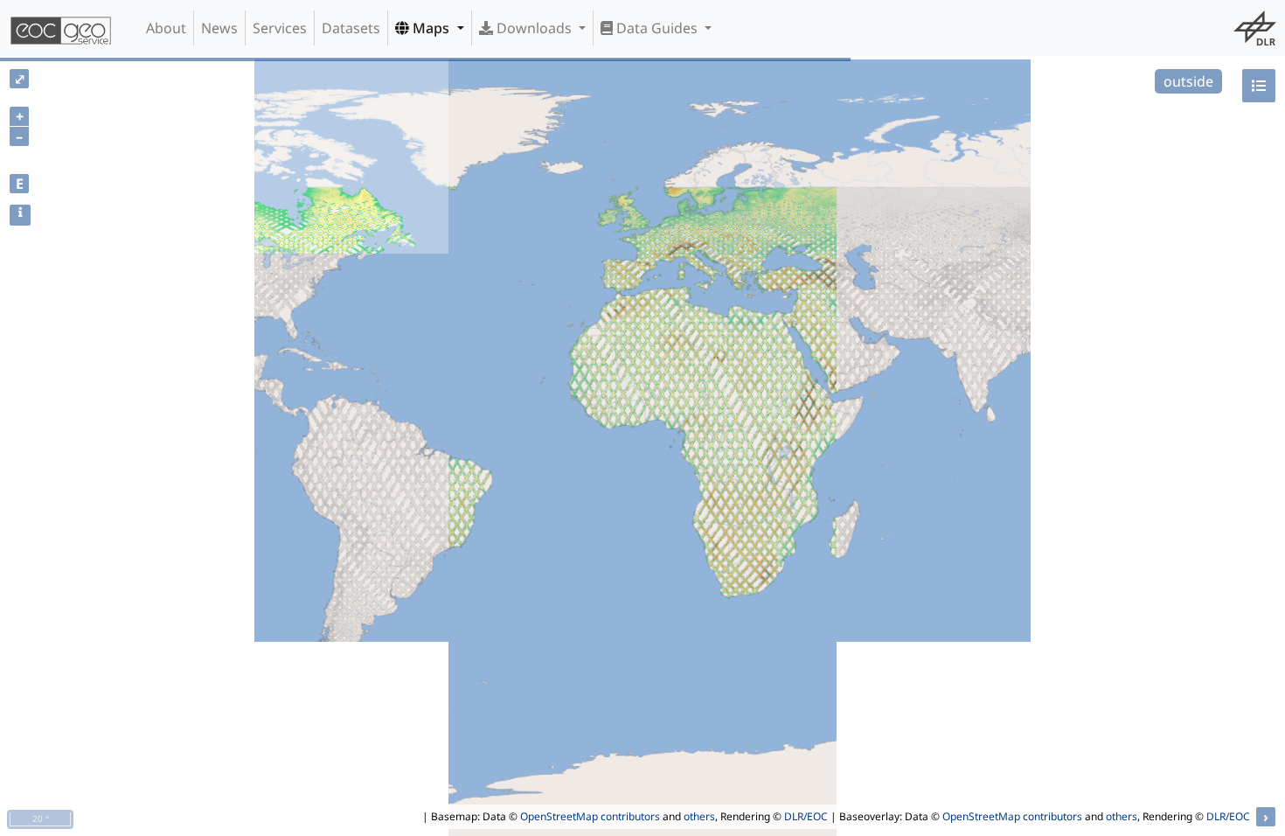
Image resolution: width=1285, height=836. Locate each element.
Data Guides (657, 28)
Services (280, 28)
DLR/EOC (806, 816)
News (219, 28)
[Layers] (1258, 85)
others (699, 816)
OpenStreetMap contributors (590, 816)
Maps (431, 28)
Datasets (351, 28)
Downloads (534, 28)
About (166, 28)
